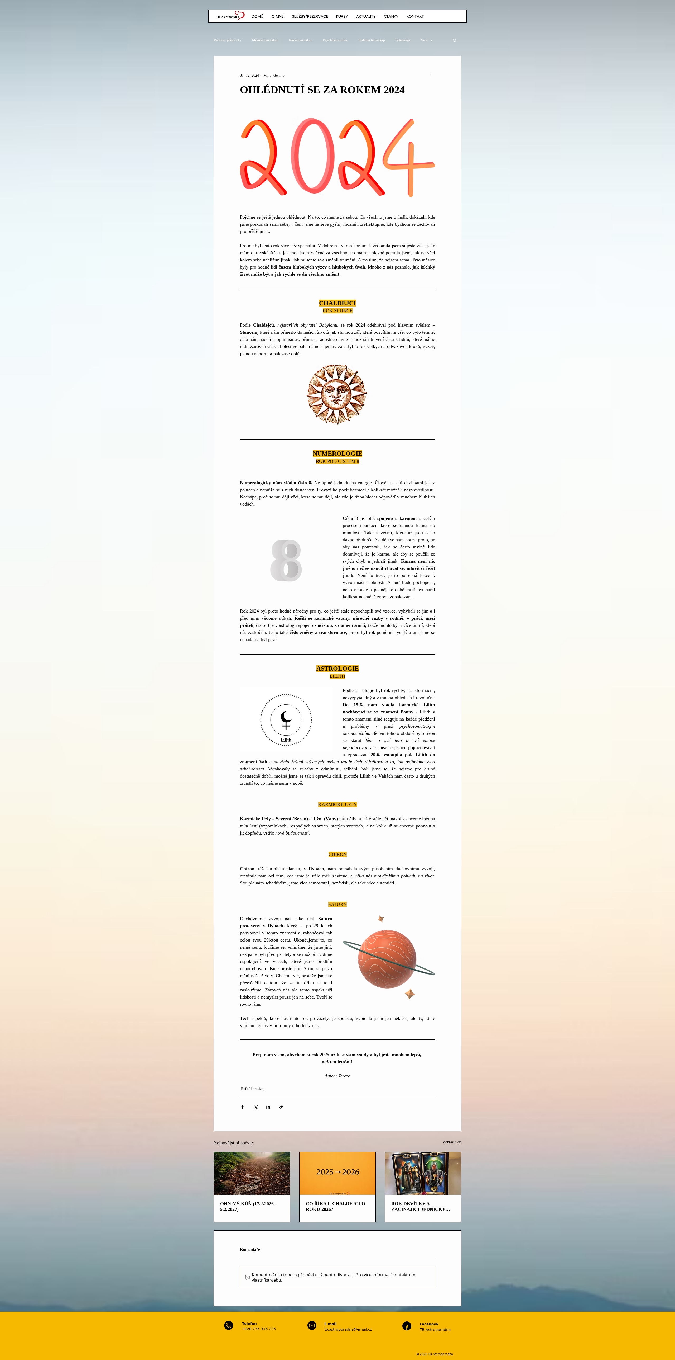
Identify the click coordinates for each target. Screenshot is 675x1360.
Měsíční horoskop (265, 40)
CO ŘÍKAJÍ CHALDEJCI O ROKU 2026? (335, 1206)
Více (424, 40)
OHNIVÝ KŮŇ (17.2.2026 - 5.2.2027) (248, 1206)
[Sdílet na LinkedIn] (268, 1106)
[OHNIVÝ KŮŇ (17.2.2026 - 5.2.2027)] (252, 1173)
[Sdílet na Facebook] (242, 1106)
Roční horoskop (300, 40)
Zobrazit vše (452, 1142)
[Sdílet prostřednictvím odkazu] (281, 1106)
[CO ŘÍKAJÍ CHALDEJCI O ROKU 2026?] (338, 1173)
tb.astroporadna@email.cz (348, 1329)
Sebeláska (403, 40)
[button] (391, 16)
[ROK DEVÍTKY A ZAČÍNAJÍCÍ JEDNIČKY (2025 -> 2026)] (423, 1173)
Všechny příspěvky (228, 40)
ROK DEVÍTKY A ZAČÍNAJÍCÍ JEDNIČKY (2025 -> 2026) (418, 1206)
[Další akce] (432, 75)
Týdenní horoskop (371, 40)
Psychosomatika (335, 40)
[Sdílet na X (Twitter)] (255, 1106)
